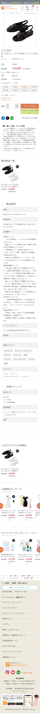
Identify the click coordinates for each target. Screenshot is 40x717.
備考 (5, 420)
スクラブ (7, 355)
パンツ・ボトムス (19, 359)
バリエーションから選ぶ (30, 111)
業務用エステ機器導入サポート (14, 635)
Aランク (15, 75)
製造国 (5, 335)
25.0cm (15, 90)
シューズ (31, 359)
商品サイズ (7, 392)
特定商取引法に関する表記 (24, 688)
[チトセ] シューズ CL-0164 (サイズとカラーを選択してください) (10, 186)
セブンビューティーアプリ (12, 651)
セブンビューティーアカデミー (14, 613)
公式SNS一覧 (27, 673)
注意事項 (6, 232)
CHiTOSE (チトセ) (18, 59)
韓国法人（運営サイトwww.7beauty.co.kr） (20, 681)
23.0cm (15, 87)
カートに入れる (29, 106)
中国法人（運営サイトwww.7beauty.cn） (20, 684)
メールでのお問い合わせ (21, 587)
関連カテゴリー (9, 345)
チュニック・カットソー (23, 350)
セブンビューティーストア (12, 602)
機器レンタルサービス (11, 630)
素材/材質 (7, 407)
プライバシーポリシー (20, 691)
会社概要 (9, 688)
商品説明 (6, 219)
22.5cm (5, 87)
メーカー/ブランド (10, 325)
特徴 (5, 209)
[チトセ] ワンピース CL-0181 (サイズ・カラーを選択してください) (8, 513)
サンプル (6, 624)
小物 (5, 363)
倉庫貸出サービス (9, 657)
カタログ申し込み (9, 646)
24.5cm (5, 90)
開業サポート (7, 619)
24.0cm (34, 87)
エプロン (7, 359)
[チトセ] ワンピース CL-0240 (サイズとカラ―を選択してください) (25, 513)
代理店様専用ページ (10, 641)
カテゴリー (7, 369)
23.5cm (24, 87)
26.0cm (34, 90)
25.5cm (24, 90)
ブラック (6, 99)
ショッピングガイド (10, 608)
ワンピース (8, 350)
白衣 (25, 355)
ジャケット (17, 355)
